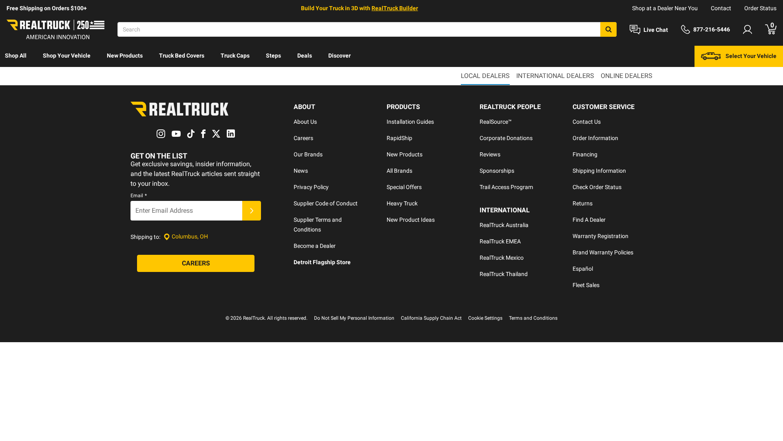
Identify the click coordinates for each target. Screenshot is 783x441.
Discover (339, 55)
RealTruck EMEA (500, 241)
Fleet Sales (586, 285)
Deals (304, 55)
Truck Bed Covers (181, 55)
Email (138, 195)
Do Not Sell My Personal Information (354, 318)
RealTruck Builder (395, 8)
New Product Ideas (411, 219)
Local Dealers (485, 76)
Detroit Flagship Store (322, 262)
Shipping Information (599, 170)
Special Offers (404, 187)
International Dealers (555, 76)
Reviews (490, 154)
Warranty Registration (600, 236)
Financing (585, 154)
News (301, 170)
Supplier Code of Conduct (326, 203)
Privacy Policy (311, 187)
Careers (303, 138)
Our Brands (308, 154)
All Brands (399, 170)
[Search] (608, 29)
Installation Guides (410, 121)
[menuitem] (15, 56)
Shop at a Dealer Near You (665, 8)
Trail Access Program (506, 187)
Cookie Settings (485, 318)
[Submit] (251, 210)
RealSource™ (496, 121)
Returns (583, 203)
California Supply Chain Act (431, 318)
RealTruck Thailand (504, 274)
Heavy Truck (402, 203)
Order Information (595, 138)
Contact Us (587, 121)
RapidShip (399, 138)
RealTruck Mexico (502, 257)
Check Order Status (597, 187)
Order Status (760, 8)
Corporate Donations (506, 138)
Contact (721, 8)
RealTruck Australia (504, 225)
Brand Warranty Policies (603, 252)
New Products (125, 55)
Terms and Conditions (533, 318)
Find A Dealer (589, 219)
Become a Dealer (315, 246)
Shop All (16, 55)
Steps (273, 55)
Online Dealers (626, 76)
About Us (305, 121)
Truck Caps (235, 55)
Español (583, 268)
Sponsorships (497, 170)
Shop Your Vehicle (67, 55)
